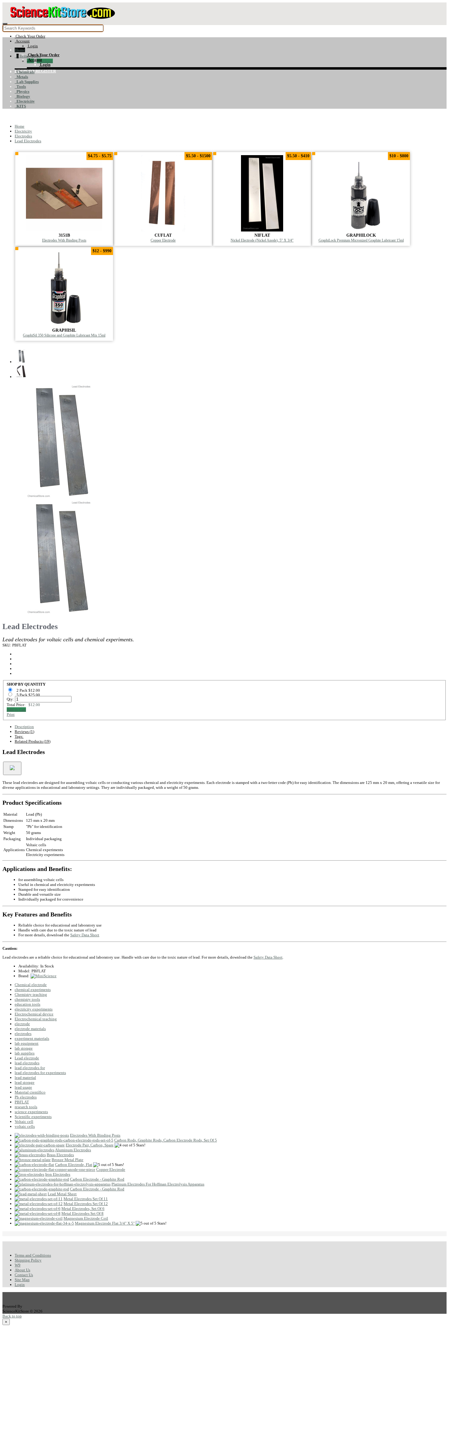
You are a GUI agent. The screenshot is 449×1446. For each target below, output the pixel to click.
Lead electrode (27, 1058)
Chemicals (25, 72)
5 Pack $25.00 (29, 695)
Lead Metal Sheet (62, 1194)
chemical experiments (33, 989)
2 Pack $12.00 (29, 690)
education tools (27, 1004)
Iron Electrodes (57, 1174)
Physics (22, 91)
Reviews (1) (24, 731)
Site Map (22, 1279)
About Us (22, 1270)
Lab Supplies (27, 81)
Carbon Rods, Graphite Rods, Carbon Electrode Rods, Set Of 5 (165, 1140)
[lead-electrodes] (60, 496)
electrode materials (30, 1028)
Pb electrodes (26, 1097)
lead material (25, 1077)
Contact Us (24, 1275)
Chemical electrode (31, 984)
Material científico (30, 1092)
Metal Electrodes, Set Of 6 (82, 1208)
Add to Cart (16, 709)
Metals (21, 77)
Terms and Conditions (33, 1255)
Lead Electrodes (28, 141)
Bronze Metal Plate (67, 1159)
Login (20, 1284)
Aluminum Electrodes (73, 1150)
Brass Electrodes (60, 1155)
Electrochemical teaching (36, 1019)
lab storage (24, 1048)
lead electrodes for (30, 1067)
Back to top (12, 1316)
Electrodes (23, 136)
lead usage (23, 1087)
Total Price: (23, 704)
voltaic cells (25, 1126)
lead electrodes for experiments (40, 1072)
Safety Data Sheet (84, 935)
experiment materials (32, 1038)
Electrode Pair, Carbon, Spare (90, 1145)
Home (20, 50)
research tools (26, 1107)
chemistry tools (27, 999)
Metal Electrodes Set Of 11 (86, 1199)
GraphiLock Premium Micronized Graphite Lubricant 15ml (361, 240)
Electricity (25, 101)
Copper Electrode (163, 240)
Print (11, 714)
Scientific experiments (33, 1116)
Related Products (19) (32, 741)
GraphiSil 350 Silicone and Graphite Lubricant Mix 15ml (64, 335)
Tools (20, 86)
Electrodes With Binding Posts (64, 240)
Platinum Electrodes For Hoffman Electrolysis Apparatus (157, 1184)
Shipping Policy (28, 1260)
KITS (20, 106)
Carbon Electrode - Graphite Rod (97, 1179)
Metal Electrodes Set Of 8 (82, 1213)
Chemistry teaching (31, 994)
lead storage (25, 1082)
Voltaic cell (24, 1121)
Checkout (45, 61)
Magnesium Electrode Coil (86, 1218)
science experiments (31, 1111)
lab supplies (25, 1053)
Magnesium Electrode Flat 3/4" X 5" (105, 1223)
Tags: (19, 736)
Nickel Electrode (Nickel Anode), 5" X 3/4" (262, 240)
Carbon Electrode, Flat (73, 1164)
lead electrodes (27, 1063)
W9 (17, 1265)
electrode (22, 1024)
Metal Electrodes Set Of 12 (86, 1203)
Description (24, 726)
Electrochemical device (34, 1014)
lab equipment (26, 1043)
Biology (22, 96)
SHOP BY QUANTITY (26, 684)
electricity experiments (34, 1009)
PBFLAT (22, 1102)
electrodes (23, 1033)
